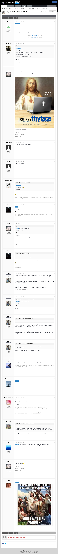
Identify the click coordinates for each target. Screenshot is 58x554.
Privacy (29, 550)
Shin (8, 69)
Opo (8, 480)
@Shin (16, 206)
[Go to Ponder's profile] (3, 12)
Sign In (49, 1)
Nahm (8, 22)
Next (15, 18)
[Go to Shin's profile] (8, 74)
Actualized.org (21, 550)
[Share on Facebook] (3, 543)
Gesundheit (8, 180)
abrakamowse (8, 205)
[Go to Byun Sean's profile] (8, 147)
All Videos (18, 6)
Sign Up (54, 1)
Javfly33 (8, 421)
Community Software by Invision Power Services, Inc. (29, 552)
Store (29, 6)
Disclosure (34, 550)
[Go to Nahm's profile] (8, 26)
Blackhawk (29, 343)
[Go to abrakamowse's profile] (8, 210)
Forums (4, 6)
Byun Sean (9, 142)
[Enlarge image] (34, 102)
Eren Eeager (29, 318)
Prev (5, 18)
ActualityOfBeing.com (34, 35)
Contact (38, 550)
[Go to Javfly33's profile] (8, 426)
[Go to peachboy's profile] (8, 166)
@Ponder (17, 380)
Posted (19, 21)
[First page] (3, 18)
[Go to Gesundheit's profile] (8, 185)
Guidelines (11, 6)
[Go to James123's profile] (8, 48)
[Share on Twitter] (5, 543)
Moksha (8, 360)
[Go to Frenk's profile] (8, 447)
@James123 (17, 23)
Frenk (8, 442)
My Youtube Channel (34, 37)
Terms (26, 550)
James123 (8, 43)
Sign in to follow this (45, 11)
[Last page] (17, 18)
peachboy (8, 161)
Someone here (8, 397)
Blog (24, 6)
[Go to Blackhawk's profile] (8, 384)
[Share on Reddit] (6, 543)
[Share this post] (54, 21)
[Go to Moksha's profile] (8, 365)
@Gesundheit (18, 185)
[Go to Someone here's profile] (8, 402)
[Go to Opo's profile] (8, 485)
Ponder (11, 12)
